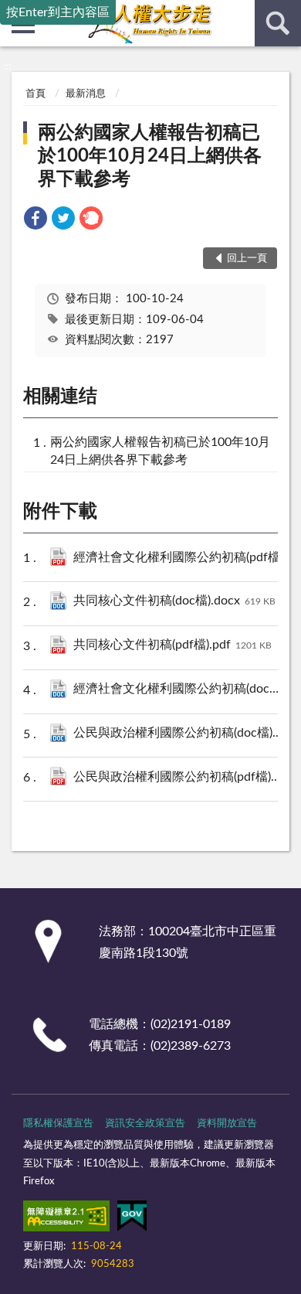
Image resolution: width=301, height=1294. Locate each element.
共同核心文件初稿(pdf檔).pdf (172, 644)
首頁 (35, 94)
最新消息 (86, 94)
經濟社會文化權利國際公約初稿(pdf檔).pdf (181, 557)
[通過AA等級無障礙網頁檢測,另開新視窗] (66, 1219)
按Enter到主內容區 (58, 12)
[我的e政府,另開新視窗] (132, 1219)
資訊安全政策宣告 (145, 1124)
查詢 (278, 23)
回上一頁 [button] (247, 259)
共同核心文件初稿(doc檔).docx (174, 600)
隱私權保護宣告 (58, 1124)
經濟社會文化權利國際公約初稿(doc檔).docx (181, 689)
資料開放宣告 (227, 1124)
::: (7, 66)
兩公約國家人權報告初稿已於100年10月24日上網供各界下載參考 (150, 156)
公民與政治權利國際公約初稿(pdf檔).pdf (181, 777)
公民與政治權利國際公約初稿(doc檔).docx (181, 733)
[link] (35, 220)
